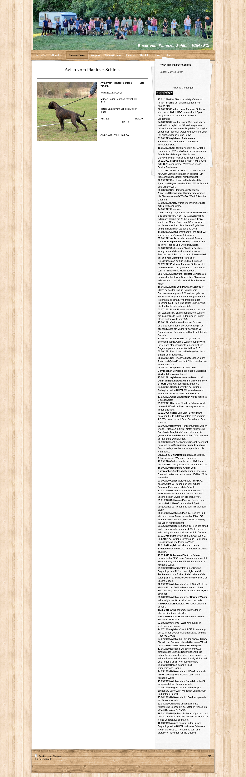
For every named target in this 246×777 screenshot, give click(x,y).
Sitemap (57, 756)
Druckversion (45, 756)
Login (208, 755)
